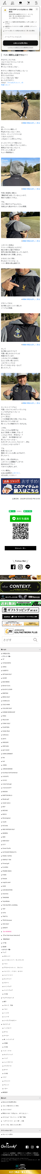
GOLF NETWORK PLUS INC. (13, 1158)
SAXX (4, 886)
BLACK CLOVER (7, 689)
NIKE (4, 837)
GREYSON (6, 746)
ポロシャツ (7, 956)
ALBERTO (5, 670)
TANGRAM (6, 897)
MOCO (5, 814)
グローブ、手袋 (8, 1005)
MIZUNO (5, 810)
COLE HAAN (6, 704)
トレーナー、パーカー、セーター (13, 971)
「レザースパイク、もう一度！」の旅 (13, 1121)
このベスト (16, 473)
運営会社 (35, 1153)
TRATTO (5, 916)
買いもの (4, 4)
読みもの (12, 4)
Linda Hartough (7, 784)
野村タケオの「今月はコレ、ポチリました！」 (16, 1113)
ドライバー (7, 1081)
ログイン (5, 1153)
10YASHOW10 (7, 663)
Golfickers (6, 735)
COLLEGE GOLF (7, 708)
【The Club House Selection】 (11, 935)
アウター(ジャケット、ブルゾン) (13, 967)
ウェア (4, 952)
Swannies (5, 893)
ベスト (6, 963)
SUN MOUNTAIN (7, 890)
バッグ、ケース (7, 1050)
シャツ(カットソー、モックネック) (14, 960)
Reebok (5, 878)
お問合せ (28, 1153)
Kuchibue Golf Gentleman (10, 772)
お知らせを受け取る (20, 43)
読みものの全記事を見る (9, 1102)
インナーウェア (8, 990)
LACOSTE (6, 776)
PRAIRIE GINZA (7, 871)
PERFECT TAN (7, 859)
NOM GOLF (6, 841)
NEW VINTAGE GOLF (9, 829)
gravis (4, 738)
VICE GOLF (6, 924)
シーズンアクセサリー (10, 1020)
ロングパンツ (7, 979)
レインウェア (7, 986)
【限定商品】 (6, 939)
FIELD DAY (6, 719)
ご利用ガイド (20, 1153)
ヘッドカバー (7, 1028)
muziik (4, 822)
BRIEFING (5, 693)
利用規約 (36, 1155)
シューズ (6, 1016)
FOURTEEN (6, 727)
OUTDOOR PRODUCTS (9, 852)
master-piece (6, 803)
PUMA (4, 875)
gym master (6, 750)
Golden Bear (6, 731)
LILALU (5, 780)
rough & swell (6, 882)
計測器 (6, 1043)
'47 (3, 659)
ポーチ (6, 1069)
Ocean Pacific (7, 848)
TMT (4, 909)
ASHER (5, 678)
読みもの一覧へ (20, 548)
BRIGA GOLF (6, 697)
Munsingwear (7, 818)
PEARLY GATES (7, 856)
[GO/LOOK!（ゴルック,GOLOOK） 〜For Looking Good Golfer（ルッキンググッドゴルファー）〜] (9, 1145)
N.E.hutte (5, 825)
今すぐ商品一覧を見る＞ (20, 1172)
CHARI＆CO (6, 701)
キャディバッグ (8, 1054)
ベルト (6, 1009)
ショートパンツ (8, 975)
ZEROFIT (5, 928)
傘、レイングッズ (9, 1039)
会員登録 (12, 1153)
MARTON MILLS (7, 795)
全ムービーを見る (8, 1134)
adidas (4, 666)
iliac (4, 757)
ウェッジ (6, 1085)
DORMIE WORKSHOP (9, 712)
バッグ (6, 1058)
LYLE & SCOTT (7, 788)
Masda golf (6, 799)
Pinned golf (6, 863)
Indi (4, 761)
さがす (36, 4)
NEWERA (5, 833)
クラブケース (7, 1066)
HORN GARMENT (8, 754)
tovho (4, 912)
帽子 (5, 1001)
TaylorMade (6, 901)
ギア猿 (4, 943)
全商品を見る (6, 653)
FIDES (4, 716)
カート (28, 4)
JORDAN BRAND (8, 769)
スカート (6, 982)
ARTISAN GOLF (7, 674)
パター (6, 1088)
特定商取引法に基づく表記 (10, 1155)
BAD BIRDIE (6, 682)
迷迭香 (4, 946)
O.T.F (4, 844)
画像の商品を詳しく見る (31, 123)
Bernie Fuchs (6, 685)
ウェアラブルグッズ (8, 998)
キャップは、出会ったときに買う (12, 1124)
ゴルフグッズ (6, 1024)
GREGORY (6, 742)
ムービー (20, 4)
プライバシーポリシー (26, 1155)
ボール (6, 1032)
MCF (4, 806)
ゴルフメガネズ (7, 1109)
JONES (5, 765)
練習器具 (5, 1092)
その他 (6, 994)
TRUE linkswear (7, 920)
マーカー (6, 1035)
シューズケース (8, 1062)
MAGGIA (5, 791)
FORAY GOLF (6, 723)
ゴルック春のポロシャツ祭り (11, 1106)
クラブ (4, 1077)
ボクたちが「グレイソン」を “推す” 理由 (14, 1117)
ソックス (6, 1013)
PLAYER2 (5, 867)
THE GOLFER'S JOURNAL (10, 905)
